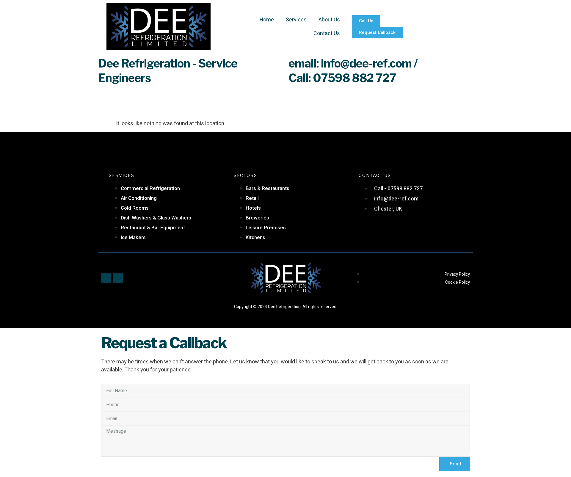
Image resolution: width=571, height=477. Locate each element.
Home (267, 20)
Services (296, 20)
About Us (329, 20)
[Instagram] (118, 278)
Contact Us (326, 33)
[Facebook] (106, 278)
